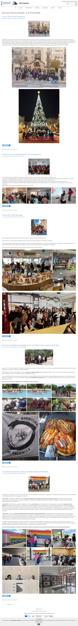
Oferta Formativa (29, 7)
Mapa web (43, 613)
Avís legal (25, 613)
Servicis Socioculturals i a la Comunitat (10, 149)
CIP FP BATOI (24, 3)
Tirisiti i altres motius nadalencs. (14, 17)
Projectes (60, 7)
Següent (10, 604)
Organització (37, 7)
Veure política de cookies (39, 622)
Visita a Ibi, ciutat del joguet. (12, 215)
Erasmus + (53, 7)
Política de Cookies (38, 613)
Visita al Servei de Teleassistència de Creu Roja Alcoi (21, 154)
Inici (15, 7)
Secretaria (20, 7)
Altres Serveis (45, 7)
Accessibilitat (51, 613)
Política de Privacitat (31, 613)
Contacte (47, 613)
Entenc (39, 624)
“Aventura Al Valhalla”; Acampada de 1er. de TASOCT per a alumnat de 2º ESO (30, 345)
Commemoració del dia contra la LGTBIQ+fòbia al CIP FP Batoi (25, 472)
